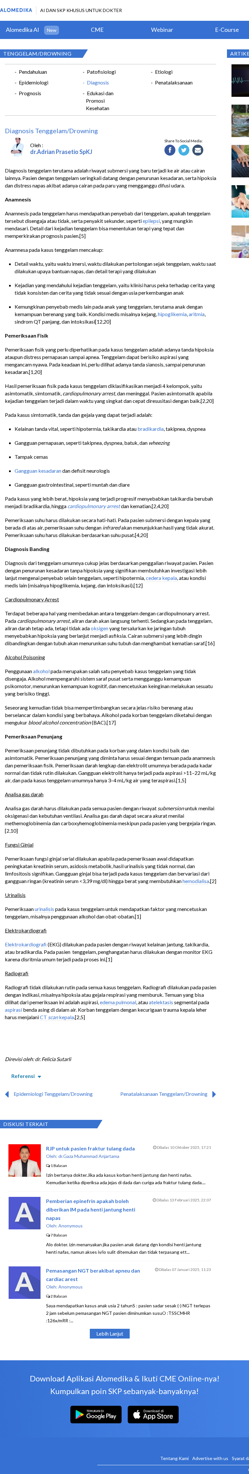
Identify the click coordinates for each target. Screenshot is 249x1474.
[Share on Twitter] (184, 150)
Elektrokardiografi (26, 944)
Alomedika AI (22, 29)
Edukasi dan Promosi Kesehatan (99, 100)
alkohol (41, 671)
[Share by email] (198, 150)
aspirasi (13, 1009)
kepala (66, 1017)
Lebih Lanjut (109, 1333)
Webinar (162, 29)
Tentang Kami (174, 1458)
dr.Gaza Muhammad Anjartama (88, 1156)
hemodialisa (196, 881)
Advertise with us (210, 1458)
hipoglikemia (172, 314)
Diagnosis (98, 82)
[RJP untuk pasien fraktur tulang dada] (24, 1175)
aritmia (197, 314)
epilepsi (151, 221)
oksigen (99, 628)
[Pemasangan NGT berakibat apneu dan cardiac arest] (24, 1297)
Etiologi (163, 72)
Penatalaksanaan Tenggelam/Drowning (164, 1094)
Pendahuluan (33, 72)
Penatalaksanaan (174, 82)
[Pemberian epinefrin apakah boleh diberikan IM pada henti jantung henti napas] (24, 1227)
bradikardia (150, 429)
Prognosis (30, 93)
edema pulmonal (118, 1002)
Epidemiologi (33, 82)
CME (97, 29)
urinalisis (44, 909)
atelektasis (161, 1002)
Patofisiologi (101, 72)
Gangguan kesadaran (38, 471)
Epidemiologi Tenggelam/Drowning (53, 1094)
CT (44, 1017)
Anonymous (70, 1225)
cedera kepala (161, 578)
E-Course (227, 29)
